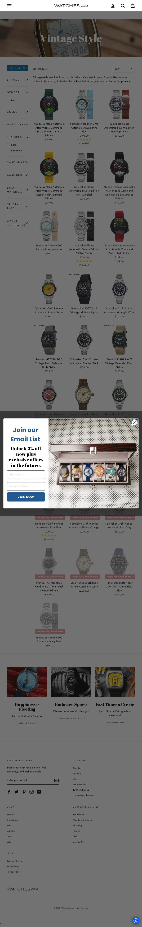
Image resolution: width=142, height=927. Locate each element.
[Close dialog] (134, 423)
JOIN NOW (26, 497)
